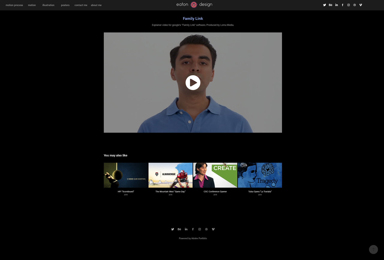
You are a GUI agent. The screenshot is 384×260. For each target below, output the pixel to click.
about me (96, 5)
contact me (81, 5)
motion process (14, 5)
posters (65, 5)
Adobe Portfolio (199, 238)
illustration (48, 5)
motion (32, 5)
